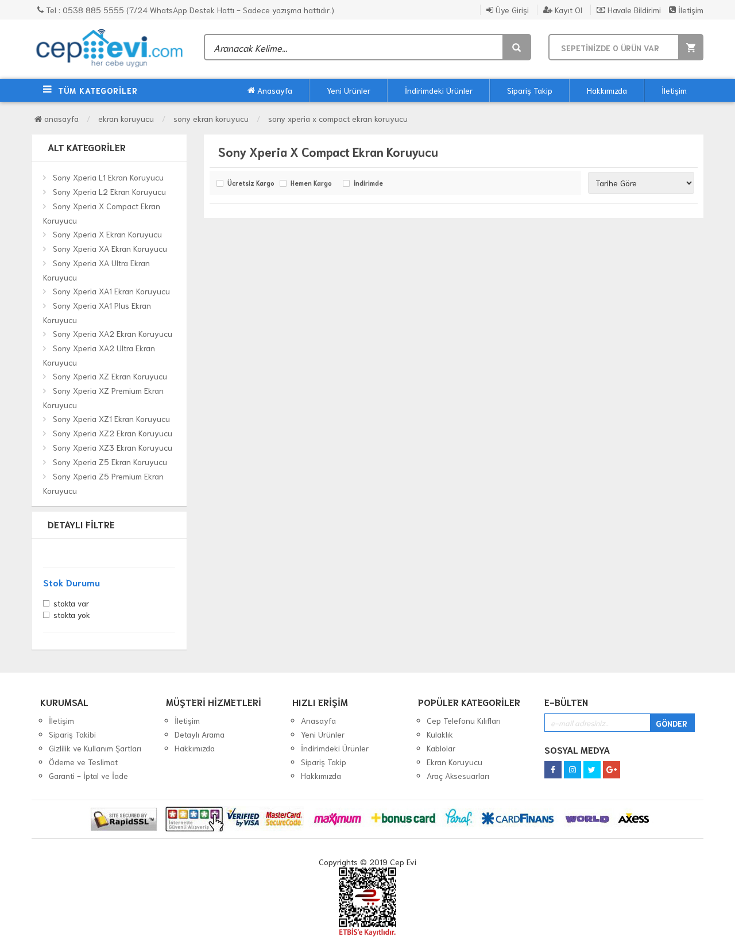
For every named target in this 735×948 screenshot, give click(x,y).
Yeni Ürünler (348, 90)
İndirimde (368, 183)
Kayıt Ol (567, 10)
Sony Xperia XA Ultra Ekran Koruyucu (96, 270)
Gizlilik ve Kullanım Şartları (95, 748)
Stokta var (71, 604)
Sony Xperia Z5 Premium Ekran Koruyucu (103, 483)
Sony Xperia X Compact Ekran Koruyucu (338, 118)
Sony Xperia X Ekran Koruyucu (107, 234)
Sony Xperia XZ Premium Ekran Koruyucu (103, 397)
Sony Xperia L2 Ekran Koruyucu (109, 191)
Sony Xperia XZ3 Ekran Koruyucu (112, 447)
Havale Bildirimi (633, 10)
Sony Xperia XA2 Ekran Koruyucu (112, 333)
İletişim (689, 10)
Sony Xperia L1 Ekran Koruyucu (108, 177)
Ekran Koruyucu (126, 118)
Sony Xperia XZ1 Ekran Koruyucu (111, 418)
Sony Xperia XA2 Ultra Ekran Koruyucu (99, 355)
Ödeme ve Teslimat (83, 762)
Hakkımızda (607, 90)
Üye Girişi (511, 10)
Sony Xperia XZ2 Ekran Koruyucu (112, 433)
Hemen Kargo (311, 183)
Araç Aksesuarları (458, 775)
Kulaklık (440, 734)
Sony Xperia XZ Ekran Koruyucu (110, 376)
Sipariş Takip (529, 90)
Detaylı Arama (200, 734)
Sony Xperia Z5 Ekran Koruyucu (110, 461)
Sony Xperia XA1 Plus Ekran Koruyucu (97, 312)
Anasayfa (273, 90)
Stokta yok (71, 616)
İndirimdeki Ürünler (439, 90)
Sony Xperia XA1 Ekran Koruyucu (111, 291)
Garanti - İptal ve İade (88, 775)
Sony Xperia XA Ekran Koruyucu (110, 248)
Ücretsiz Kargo (250, 183)
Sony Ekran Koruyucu (211, 118)
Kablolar (441, 748)
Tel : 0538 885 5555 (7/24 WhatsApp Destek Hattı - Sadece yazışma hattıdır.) (189, 10)
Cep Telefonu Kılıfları (464, 720)
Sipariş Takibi (72, 734)
